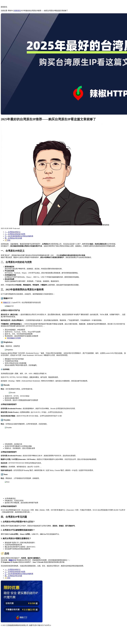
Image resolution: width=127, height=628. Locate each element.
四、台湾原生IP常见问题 (13, 238)
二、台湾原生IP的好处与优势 (15, 234)
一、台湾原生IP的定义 (12, 232)
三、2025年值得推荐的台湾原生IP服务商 (19, 236)
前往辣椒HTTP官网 (14, 338)
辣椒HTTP (6, 302)
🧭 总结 (7, 240)
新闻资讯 (17, 10)
